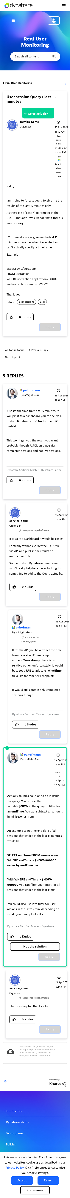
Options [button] (64, 83)
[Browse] (15, 20)
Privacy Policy (14, 1168)
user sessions (26, 301)
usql (42, 301)
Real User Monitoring (18, 83)
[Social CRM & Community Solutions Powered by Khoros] (57, 1082)
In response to (35, 530)
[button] (22, 1180)
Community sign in (54, 20)
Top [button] (5, 1081)
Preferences (35, 1190)
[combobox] (35, 56)
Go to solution (38, 114)
